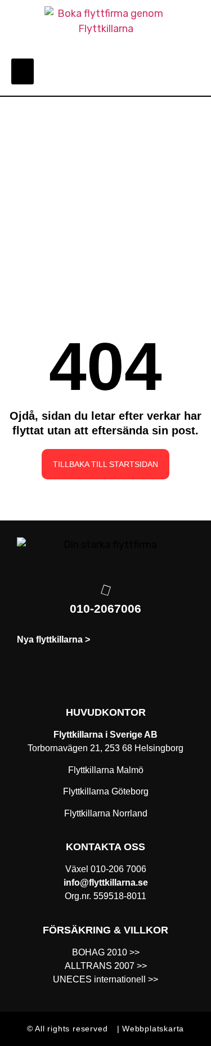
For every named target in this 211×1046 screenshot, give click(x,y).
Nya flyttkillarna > (53, 639)
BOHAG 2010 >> (106, 952)
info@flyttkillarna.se (106, 882)
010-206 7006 (118, 869)
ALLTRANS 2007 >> (106, 966)
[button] (22, 72)
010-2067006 (105, 608)
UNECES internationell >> (105, 979)
